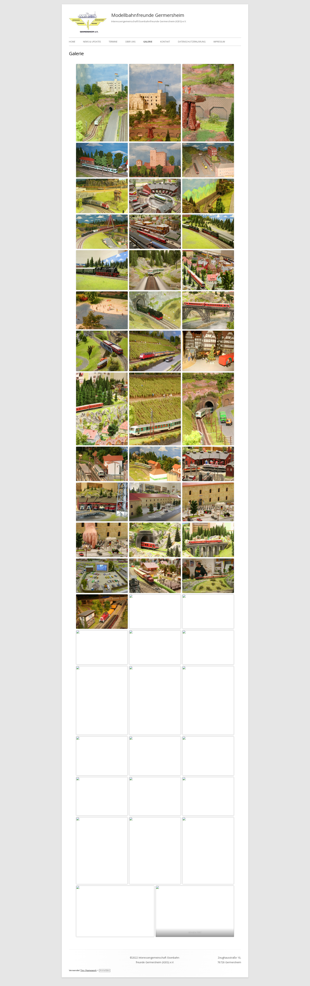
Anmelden (105, 970)
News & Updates (92, 41)
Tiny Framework (88, 970)
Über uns (130, 41)
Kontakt (165, 41)
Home (72, 41)
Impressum (219, 41)
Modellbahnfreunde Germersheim (147, 15)
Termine (113, 41)
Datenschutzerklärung (192, 41)
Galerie (147, 41)
